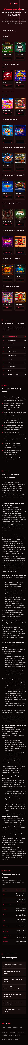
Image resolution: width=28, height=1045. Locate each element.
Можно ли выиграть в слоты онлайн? (12, 972)
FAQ (21, 1027)
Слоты (3, 1027)
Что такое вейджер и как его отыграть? (12, 1010)
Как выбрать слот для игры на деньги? (13, 980)
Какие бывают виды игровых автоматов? (12, 995)
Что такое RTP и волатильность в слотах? (11, 988)
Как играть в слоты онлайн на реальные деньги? (13, 1003)
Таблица (9, 1027)
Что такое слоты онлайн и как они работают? (13, 965)
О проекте (15, 1027)
